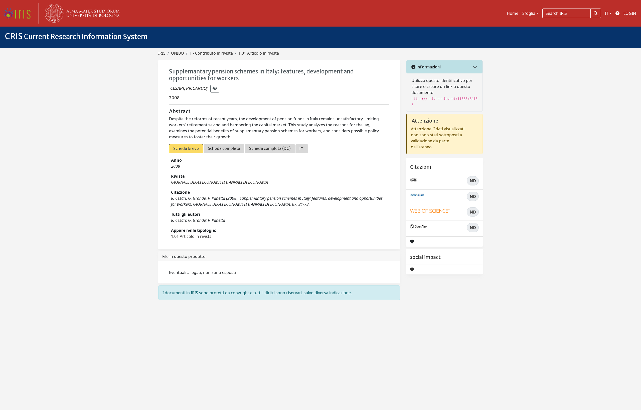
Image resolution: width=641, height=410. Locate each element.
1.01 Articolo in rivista (258, 53)
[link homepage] (19, 13)
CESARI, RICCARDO (188, 88)
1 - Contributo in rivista (211, 53)
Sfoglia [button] (528, 13)
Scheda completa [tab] (224, 148)
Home (512, 13)
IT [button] (606, 13)
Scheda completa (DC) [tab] (270, 148)
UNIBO (177, 53)
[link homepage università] (81, 13)
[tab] (301, 148)
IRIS (162, 53)
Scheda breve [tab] (186, 148)
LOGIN (629, 13)
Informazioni (428, 66)
